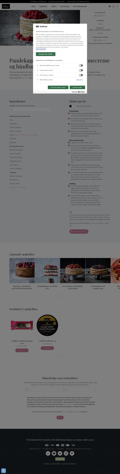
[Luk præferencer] (3, 470)
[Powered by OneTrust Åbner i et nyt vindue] (79, 92)
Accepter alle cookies (45, 54)
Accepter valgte (77, 87)
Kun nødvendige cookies (58, 87)
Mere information (40, 49)
